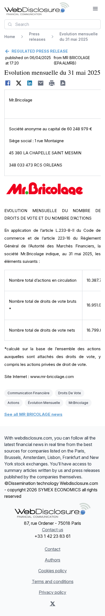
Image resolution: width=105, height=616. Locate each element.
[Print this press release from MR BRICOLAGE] (51, 83)
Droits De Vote (69, 393)
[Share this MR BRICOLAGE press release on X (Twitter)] (18, 83)
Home (9, 36)
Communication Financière (29, 393)
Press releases (37, 37)
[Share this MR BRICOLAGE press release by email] (40, 83)
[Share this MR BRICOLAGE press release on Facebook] (7, 83)
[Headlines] (36, 8)
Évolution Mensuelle (44, 403)
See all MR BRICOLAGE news (33, 414)
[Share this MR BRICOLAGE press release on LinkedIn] (29, 83)
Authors (52, 560)
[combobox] (52, 24)
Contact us (52, 529)
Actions (13, 403)
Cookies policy (52, 570)
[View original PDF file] (63, 83)
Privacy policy (52, 592)
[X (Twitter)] (53, 603)
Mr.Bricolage (78, 403)
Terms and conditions (53, 581)
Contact (52, 549)
